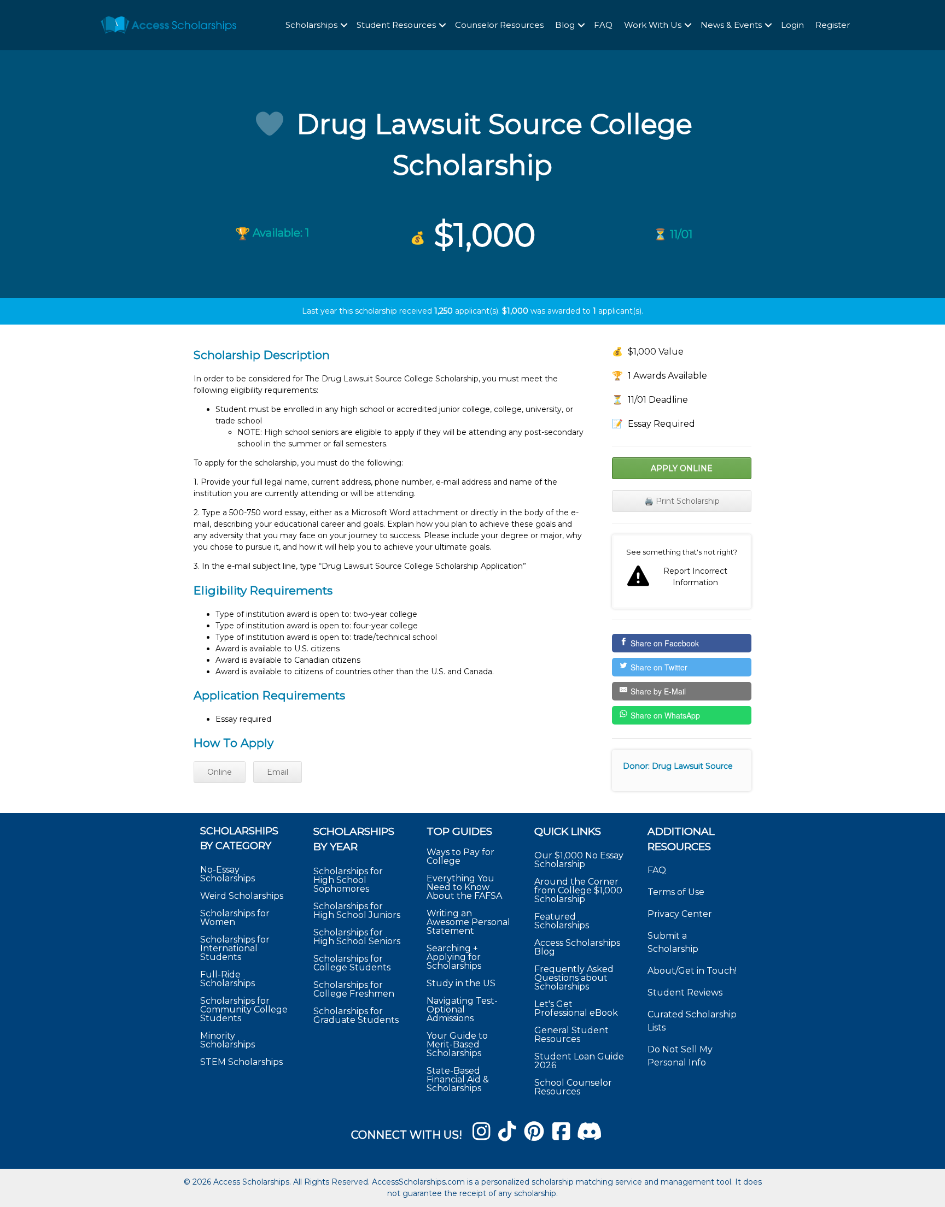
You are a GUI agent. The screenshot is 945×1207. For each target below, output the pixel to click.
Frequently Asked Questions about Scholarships (574, 978)
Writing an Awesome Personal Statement (468, 922)
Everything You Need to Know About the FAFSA (464, 887)
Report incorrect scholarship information (682, 571)
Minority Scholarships (227, 1040)
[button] (344, 25)
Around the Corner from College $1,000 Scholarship (578, 890)
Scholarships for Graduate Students (356, 1015)
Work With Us (652, 25)
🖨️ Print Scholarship (682, 501)
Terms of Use (676, 892)
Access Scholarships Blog (577, 947)
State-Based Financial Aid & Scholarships (458, 1079)
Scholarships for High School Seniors (356, 936)
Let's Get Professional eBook (576, 1008)
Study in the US (461, 983)
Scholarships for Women (235, 917)
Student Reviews (685, 992)
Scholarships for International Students (235, 948)
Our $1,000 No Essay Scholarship (578, 859)
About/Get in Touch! (692, 970)
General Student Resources (571, 1034)
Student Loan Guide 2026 (579, 1060)
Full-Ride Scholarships (227, 978)
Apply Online (682, 468)
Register (832, 25)
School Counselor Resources (573, 1087)
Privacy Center (680, 914)
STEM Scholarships (241, 1062)
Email (277, 772)
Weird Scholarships (241, 896)
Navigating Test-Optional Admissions (462, 1009)
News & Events (731, 25)
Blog (565, 25)
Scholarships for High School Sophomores (348, 880)
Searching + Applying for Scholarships (454, 957)
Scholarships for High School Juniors (356, 910)
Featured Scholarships (562, 921)
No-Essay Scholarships (227, 874)
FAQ (603, 25)
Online (219, 772)
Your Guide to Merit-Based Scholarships (457, 1044)
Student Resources (396, 25)
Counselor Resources (499, 25)
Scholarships (311, 25)
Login (792, 25)
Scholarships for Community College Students (244, 1009)
